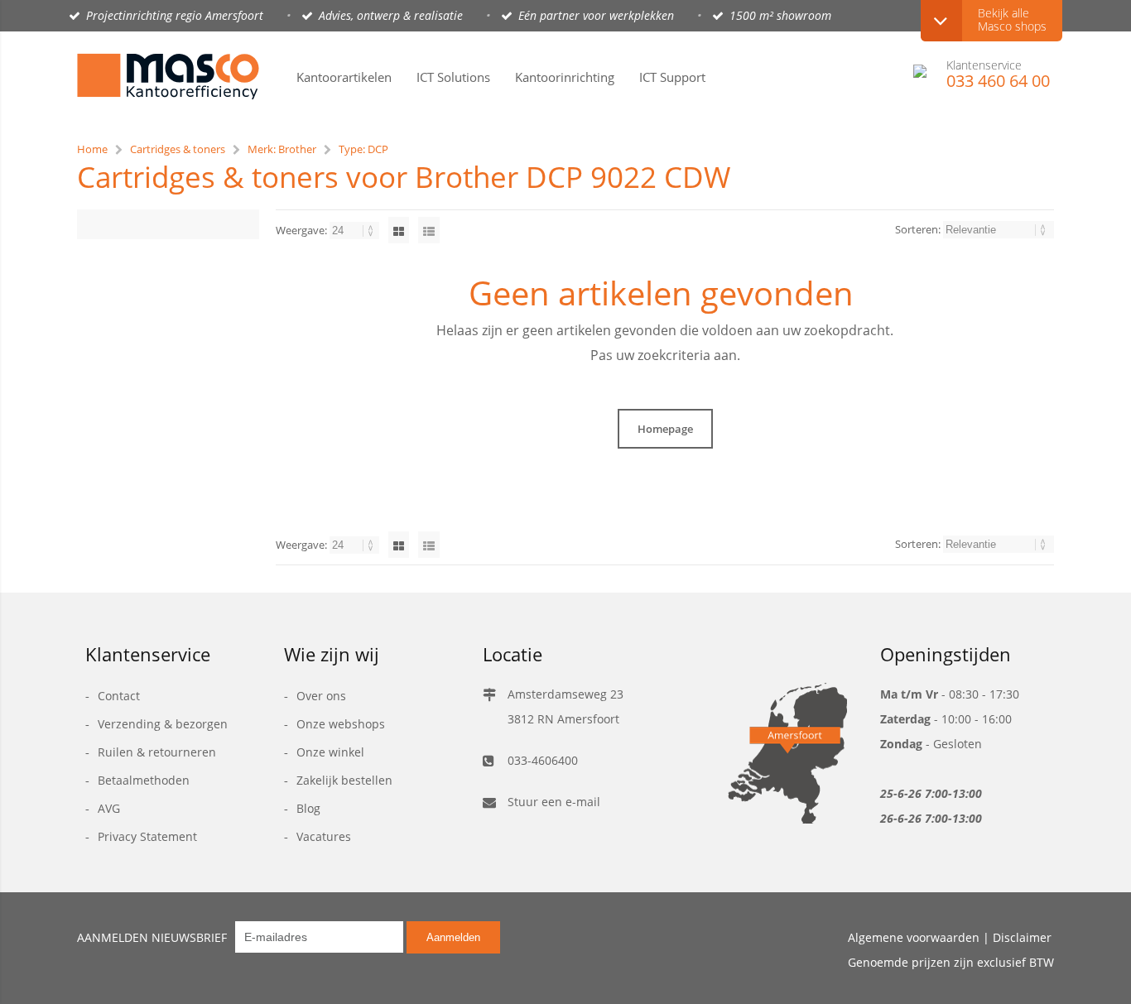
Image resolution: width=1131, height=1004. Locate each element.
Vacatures (323, 836)
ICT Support (672, 77)
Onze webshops (340, 724)
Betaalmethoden (144, 780)
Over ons (321, 696)
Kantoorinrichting (564, 77)
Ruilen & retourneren (157, 752)
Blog (308, 808)
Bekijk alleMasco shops (1012, 19)
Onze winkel (330, 752)
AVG (109, 808)
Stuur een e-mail (554, 801)
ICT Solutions (453, 77)
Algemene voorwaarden (913, 937)
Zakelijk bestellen (344, 780)
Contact (119, 696)
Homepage (665, 428)
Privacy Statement (147, 836)
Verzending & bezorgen (163, 724)
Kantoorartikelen (344, 77)
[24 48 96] (356, 230)
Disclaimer (1022, 937)
